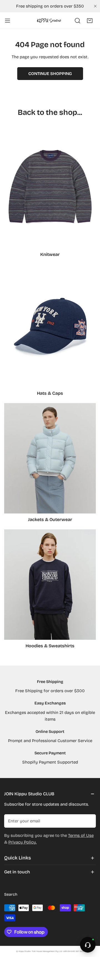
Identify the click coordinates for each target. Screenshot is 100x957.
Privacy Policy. (22, 842)
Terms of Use (81, 835)
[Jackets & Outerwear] (50, 458)
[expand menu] (7, 20)
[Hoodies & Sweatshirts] (50, 584)
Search (10, 894)
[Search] (77, 20)
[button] (90, 20)
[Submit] (88, 820)
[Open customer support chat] (88, 945)
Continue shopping (50, 73)
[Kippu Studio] (49, 20)
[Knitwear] (50, 187)
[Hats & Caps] (50, 326)
